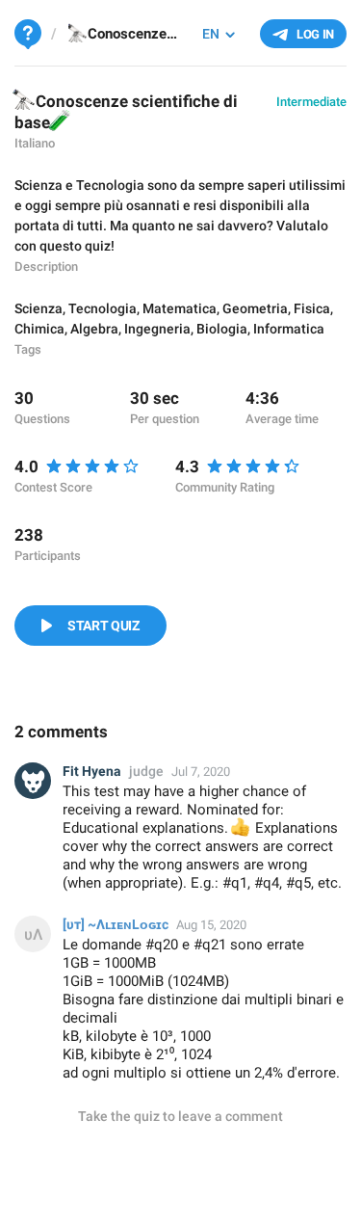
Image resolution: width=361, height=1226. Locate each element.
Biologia (221, 328)
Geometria (255, 308)
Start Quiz (103, 625)
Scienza (38, 308)
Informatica (288, 328)
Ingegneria (157, 328)
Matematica (179, 308)
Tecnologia (102, 308)
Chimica (39, 328)
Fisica (312, 308)
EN (210, 33)
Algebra (94, 328)
